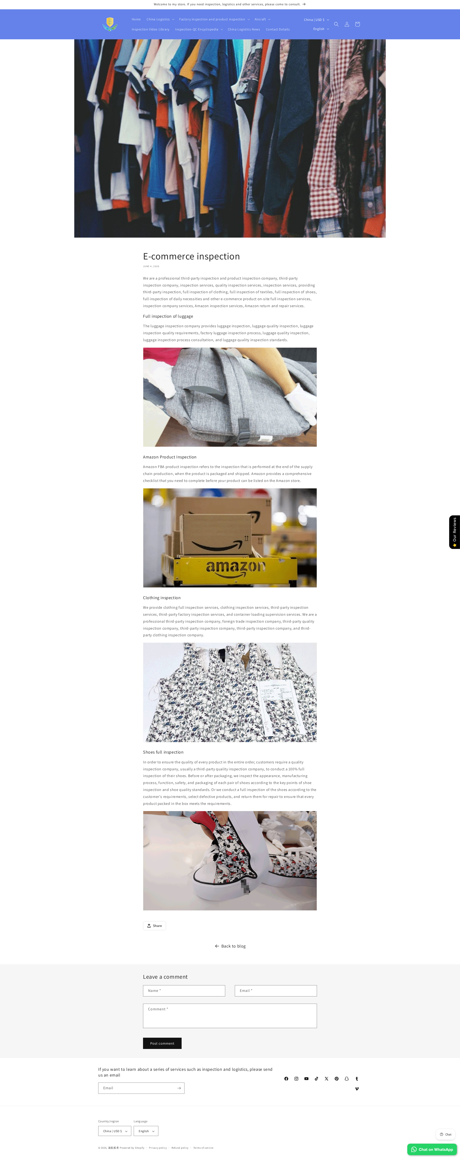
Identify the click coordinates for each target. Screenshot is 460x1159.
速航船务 (113, 1148)
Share (157, 926)
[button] (160, 19)
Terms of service (203, 1147)
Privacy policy (158, 1147)
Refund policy (180, 1147)
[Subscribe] (179, 1088)
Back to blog (233, 946)
